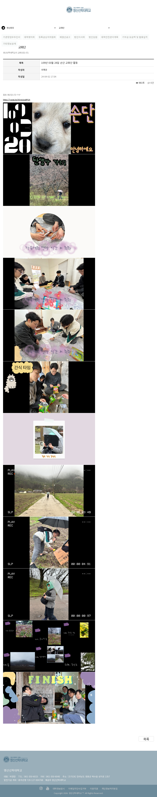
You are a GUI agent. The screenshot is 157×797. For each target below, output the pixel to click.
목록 (146, 739)
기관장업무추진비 (11, 37)
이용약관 (94, 788)
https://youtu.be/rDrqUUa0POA (16, 99)
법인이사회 (79, 37)
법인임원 (93, 37)
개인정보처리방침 (110, 788)
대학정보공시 (59, 788)
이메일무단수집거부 (77, 788)
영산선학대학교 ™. (76, 793)
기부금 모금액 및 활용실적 (135, 37)
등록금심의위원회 (47, 37)
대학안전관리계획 (109, 37)
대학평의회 (29, 37)
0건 (152, 82)
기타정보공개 (9, 43)
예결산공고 (65, 37)
